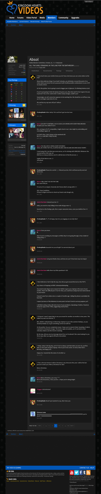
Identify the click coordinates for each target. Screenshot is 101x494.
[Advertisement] (50, 42)
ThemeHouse (73, 482)
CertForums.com (74, 493)
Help (92, 468)
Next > (72, 425)
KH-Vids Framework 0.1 (80, 479)
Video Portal (31, 17)
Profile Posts (35, 71)
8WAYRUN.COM (30, 430)
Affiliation (48, 481)
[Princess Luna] (16, 110)
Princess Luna (41, 412)
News (8, 481)
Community (63, 17)
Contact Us (84, 468)
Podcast (37, 481)
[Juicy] (21, 135)
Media (42, 17)
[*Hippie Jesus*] (21, 110)
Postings (58, 71)
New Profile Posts (46, 21)
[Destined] (16, 115)
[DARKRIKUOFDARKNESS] (11, 135)
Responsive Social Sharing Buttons (78, 491)
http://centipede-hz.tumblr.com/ (17, 151)
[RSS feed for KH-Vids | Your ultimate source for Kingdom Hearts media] (88, 472)
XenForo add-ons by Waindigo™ (77, 485)
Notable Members (12, 21)
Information (69, 71)
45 (24, 125)
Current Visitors (24, 21)
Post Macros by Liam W (83, 477)
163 (68, 425)
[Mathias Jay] (21, 115)
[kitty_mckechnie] (11, 110)
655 (24, 70)
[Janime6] (16, 130)
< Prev (39, 425)
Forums (20, 17)
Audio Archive (23, 481)
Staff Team (42, 481)
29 (24, 105)
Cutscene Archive (14, 481)
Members (52, 17)
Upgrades (75, 17)
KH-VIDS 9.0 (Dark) (14, 468)
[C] (16, 135)
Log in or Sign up (89, 1)
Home (11, 17)
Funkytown (22, 152)
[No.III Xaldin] (11, 130)
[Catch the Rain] (11, 115)
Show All (23, 120)
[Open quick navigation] (94, 25)
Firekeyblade (41, 112)
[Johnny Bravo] (21, 130)
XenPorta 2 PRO (11, 430)
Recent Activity (47, 71)
